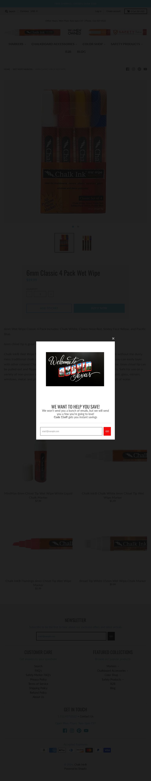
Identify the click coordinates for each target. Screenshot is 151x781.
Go (107, 431)
